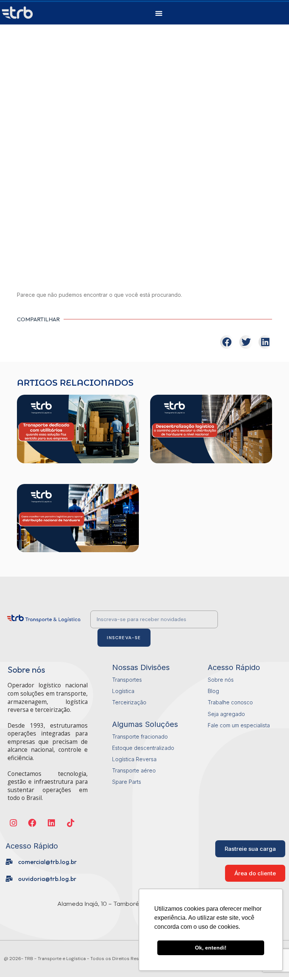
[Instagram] (13, 823)
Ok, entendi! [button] (211, 948)
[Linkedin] (52, 823)
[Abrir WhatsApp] (19, 957)
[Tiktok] (70, 823)
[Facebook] (32, 823)
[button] (158, 13)
